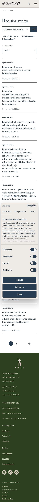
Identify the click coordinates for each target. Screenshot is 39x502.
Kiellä (19, 294)
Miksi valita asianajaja (10, 408)
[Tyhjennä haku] (27, 29)
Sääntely (5, 441)
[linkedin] (16, 472)
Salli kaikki (19, 280)
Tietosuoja (5, 487)
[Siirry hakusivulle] (29, 3)
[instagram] (4, 472)
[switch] (33, 256)
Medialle (5, 458)
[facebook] (10, 472)
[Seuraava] (28, 343)
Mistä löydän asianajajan (11, 413)
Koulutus (5, 431)
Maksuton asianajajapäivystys (14, 418)
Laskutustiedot (8, 464)
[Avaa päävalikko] (35, 3)
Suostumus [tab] (6, 212)
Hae (33, 29)
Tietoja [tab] (32, 212)
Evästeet (5, 493)
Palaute (4, 496)
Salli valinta (19, 287)
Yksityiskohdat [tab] (20, 212)
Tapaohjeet (6, 436)
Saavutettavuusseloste (9, 490)
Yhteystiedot (7, 453)
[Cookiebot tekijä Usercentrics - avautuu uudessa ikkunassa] (28, 205)
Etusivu (4, 11)
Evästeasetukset (7, 499)
